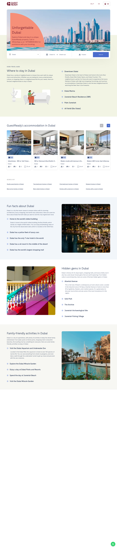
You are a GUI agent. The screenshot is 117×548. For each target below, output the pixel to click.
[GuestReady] (12, 4)
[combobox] (23, 54)
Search (101, 54)
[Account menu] (106, 4)
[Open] (38, 54)
